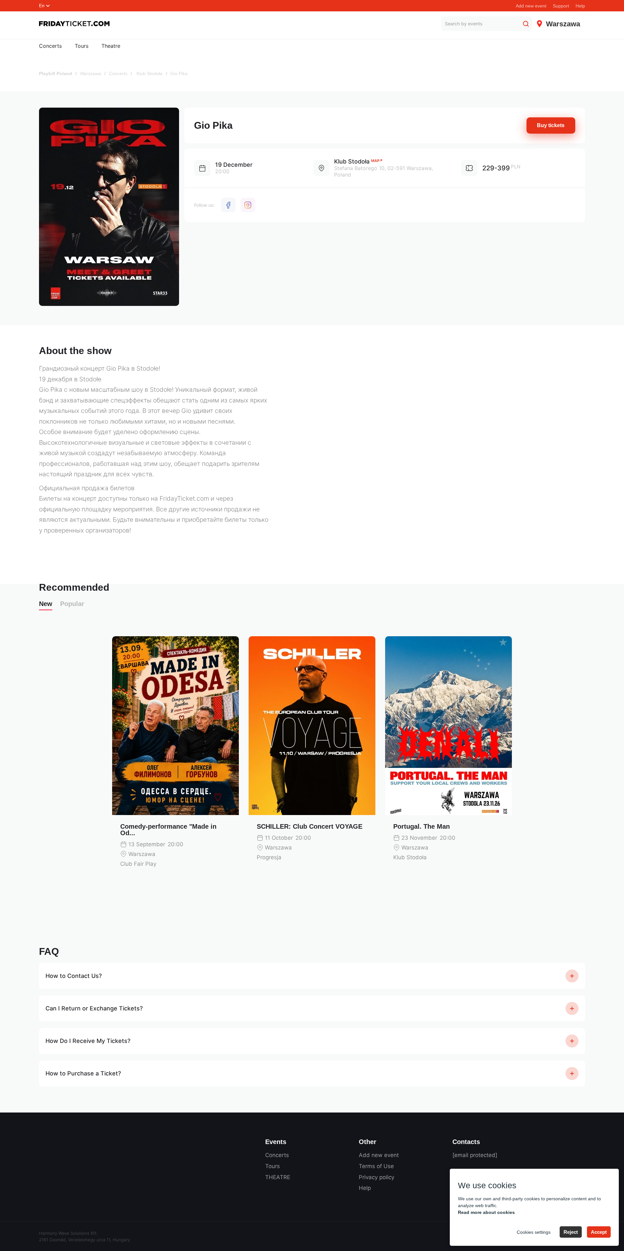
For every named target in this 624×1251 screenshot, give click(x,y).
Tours (81, 46)
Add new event (531, 5)
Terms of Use (376, 1166)
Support (561, 5)
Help (580, 5)
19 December (234, 164)
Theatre (110, 46)
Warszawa (90, 73)
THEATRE (277, 1177)
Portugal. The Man (421, 826)
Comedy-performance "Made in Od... (168, 829)
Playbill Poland (55, 73)
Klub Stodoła (148, 73)
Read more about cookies (486, 1212)
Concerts (50, 46)
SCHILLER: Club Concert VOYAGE (309, 826)
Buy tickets (551, 125)
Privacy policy (376, 1177)
